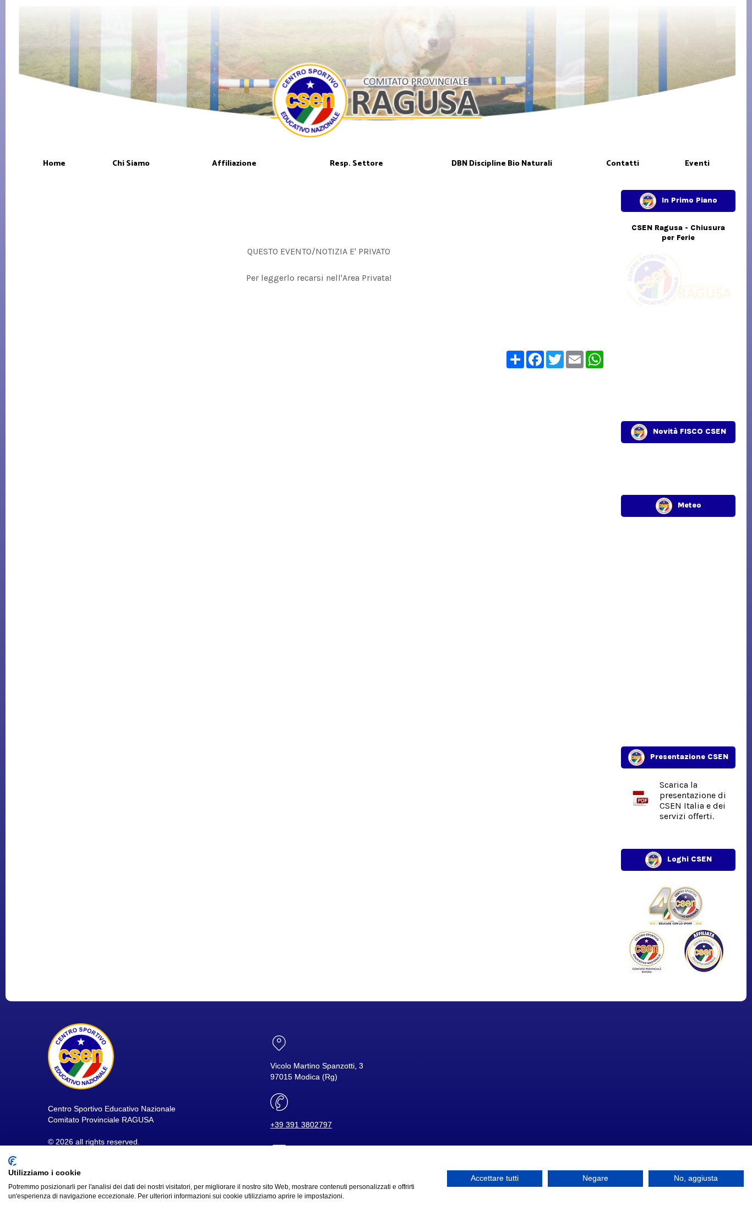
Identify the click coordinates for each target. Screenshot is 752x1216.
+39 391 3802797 (301, 1124)
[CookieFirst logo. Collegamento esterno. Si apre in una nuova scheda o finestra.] (12, 1161)
